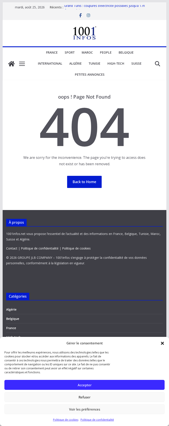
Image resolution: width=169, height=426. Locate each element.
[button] (162, 343)
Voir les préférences (84, 409)
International (50, 63)
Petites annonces (90, 74)
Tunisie (94, 63)
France (52, 52)
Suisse (136, 63)
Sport (70, 52)
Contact (11, 248)
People (106, 52)
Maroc (87, 52)
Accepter (85, 385)
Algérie (75, 63)
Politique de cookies (65, 420)
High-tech (115, 63)
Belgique (126, 52)
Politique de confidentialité (97, 420)
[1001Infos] (11, 63)
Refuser (84, 397)
